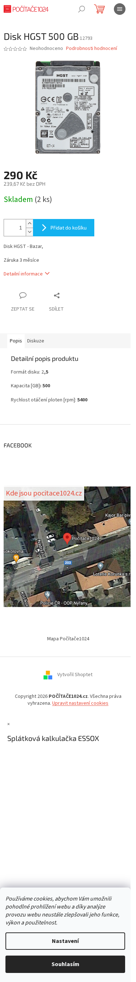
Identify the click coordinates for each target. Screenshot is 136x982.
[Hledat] (81, 9)
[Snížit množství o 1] (29, 232)
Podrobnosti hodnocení (91, 48)
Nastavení (65, 941)
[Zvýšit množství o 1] (29, 223)
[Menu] (119, 9)
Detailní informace (23, 274)
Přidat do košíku (68, 227)
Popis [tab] (16, 341)
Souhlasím (65, 964)
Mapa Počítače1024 (68, 638)
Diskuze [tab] (35, 341)
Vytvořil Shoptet (74, 674)
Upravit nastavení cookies (80, 703)
